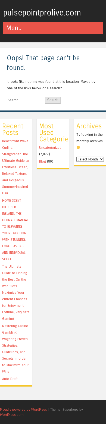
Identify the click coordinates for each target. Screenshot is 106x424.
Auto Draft (10, 379)
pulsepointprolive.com (42, 13)
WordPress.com (12, 415)
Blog (42, 161)
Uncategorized (50, 147)
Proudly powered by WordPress (23, 409)
